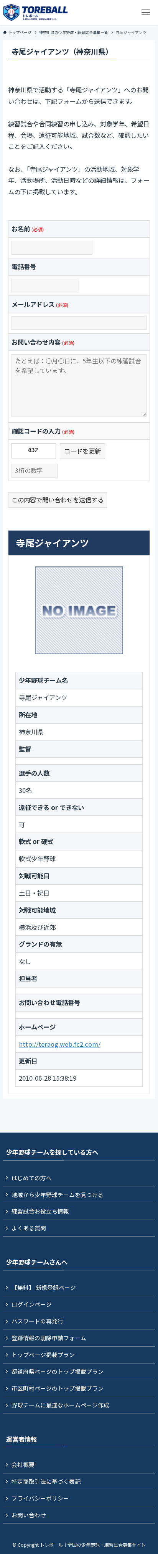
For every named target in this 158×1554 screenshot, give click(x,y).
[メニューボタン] (145, 12)
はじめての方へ (32, 1178)
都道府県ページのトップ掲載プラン (58, 1371)
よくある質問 (29, 1228)
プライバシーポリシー (40, 1498)
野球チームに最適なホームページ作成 (60, 1405)
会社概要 (23, 1464)
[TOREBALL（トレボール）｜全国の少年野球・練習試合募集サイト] (35, 12)
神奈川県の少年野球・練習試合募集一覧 (73, 32)
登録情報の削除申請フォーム (49, 1338)
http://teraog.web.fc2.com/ (59, 1044)
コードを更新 (82, 450)
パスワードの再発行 (37, 1321)
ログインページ (32, 1304)
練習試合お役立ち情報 (40, 1211)
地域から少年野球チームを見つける (58, 1195)
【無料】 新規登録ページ (44, 1287)
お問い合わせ (29, 1515)
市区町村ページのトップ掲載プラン (58, 1388)
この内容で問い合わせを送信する (58, 499)
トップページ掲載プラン (43, 1355)
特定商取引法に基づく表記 (46, 1481)
